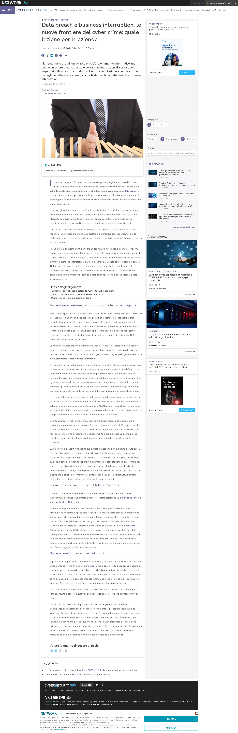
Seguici (85, 685)
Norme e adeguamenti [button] (117, 10)
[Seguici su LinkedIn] (96, 685)
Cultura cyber (152, 10)
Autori (54, 690)
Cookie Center (139, 690)
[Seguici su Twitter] (102, 685)
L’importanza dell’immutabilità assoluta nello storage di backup (77, 674)
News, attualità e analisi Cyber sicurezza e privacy (180, 10)
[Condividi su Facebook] (43, 55)
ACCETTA (171, 719)
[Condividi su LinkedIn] (52, 55)
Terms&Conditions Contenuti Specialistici (114, 690)
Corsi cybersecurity (209, 10)
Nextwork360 (50, 702)
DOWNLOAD (187, 72)
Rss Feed (70, 690)
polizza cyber (120, 583)
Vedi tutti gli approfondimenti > (184, 227)
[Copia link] (65, 55)
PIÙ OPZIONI (171, 728)
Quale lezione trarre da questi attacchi (71, 297)
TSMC (131, 574)
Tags (62, 690)
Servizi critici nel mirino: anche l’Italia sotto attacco (77, 294)
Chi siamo (222, 10)
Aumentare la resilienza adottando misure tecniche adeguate (82, 290)
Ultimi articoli (59, 10)
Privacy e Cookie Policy (85, 690)
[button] (7, 10)
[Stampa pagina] (61, 55)
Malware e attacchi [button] (95, 10)
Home (44, 48)
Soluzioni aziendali (138, 10)
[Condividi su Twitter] (47, 55)
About (47, 690)
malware (130, 525)
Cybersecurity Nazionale (76, 10)
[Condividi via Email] (56, 55)
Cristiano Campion (50, 90)
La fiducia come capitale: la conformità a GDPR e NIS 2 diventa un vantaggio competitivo (91, 670)
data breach (130, 190)
